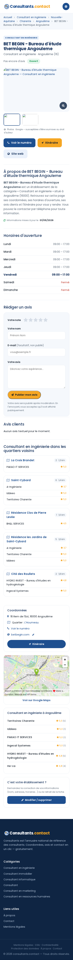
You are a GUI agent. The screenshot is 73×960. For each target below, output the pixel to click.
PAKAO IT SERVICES (18, 467)
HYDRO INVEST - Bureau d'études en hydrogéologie (29, 582)
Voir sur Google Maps (36, 700)
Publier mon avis (26, 395)
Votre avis (14, 362)
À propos (9, 915)
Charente (25, 21)
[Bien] (35, 320)
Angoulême (43, 21)
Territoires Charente (19, 499)
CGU (37, 945)
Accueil (8, 17)
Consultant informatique (19, 879)
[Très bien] (40, 320)
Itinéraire (51, 143)
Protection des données (25, 948)
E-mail (26, 345)
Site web (17, 154)
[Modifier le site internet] (33, 635)
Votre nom (14, 328)
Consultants (30, 6)
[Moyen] (31, 320)
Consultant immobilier (18, 874)
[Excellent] (45, 320)
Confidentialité (50, 945)
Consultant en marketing (20, 891)
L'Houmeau (31, 622)
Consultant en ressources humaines (27, 896)
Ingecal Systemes (18, 591)
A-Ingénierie (14, 487)
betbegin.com (20, 634)
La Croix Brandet (22, 460)
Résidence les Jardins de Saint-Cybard (27, 539)
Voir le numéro (21, 143)
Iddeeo (11, 493)
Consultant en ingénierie (31, 17)
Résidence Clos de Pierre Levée (26, 515)
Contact (9, 921)
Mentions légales (14, 927)
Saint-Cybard (20, 480)
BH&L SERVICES (15, 523)
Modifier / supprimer (38, 800)
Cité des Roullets (22, 574)
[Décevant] (26, 320)
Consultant (11, 885)
